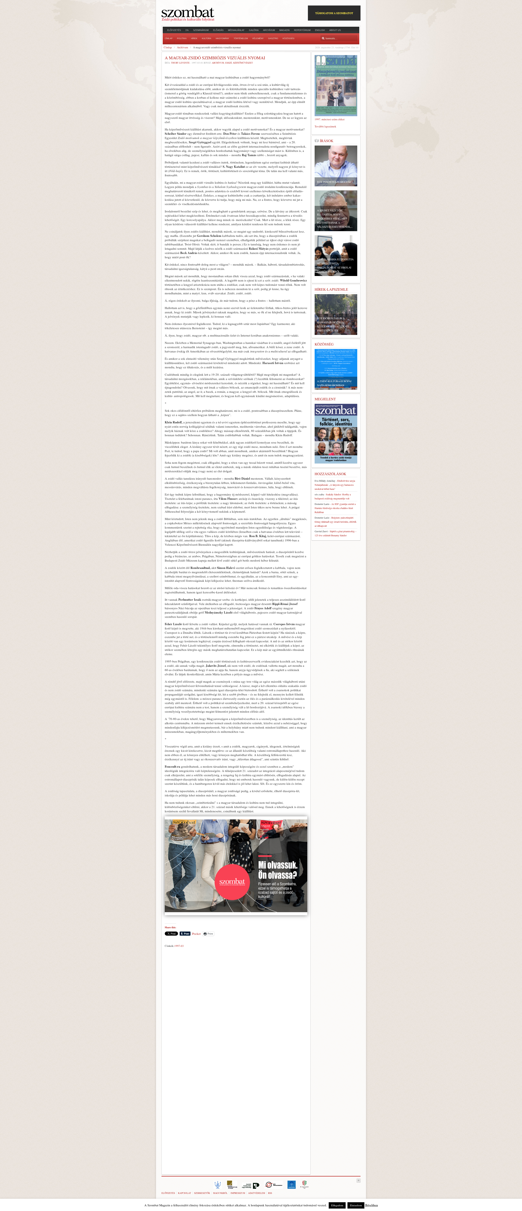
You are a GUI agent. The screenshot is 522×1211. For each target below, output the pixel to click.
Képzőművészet (243, 62)
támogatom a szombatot (334, 13)
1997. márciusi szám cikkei (330, 119)
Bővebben (371, 1205)
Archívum (182, 47)
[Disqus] (236, 1006)
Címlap (168, 47)
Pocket (196, 934)
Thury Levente (180, 62)
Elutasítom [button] (356, 1205)
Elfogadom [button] (337, 1205)
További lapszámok (325, 126)
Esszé (228, 62)
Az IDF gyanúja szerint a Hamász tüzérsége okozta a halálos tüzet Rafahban (335, 508)
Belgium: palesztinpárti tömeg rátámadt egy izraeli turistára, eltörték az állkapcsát (335, 521)
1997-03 (179, 946)
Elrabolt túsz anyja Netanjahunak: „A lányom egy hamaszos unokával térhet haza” (335, 484)
